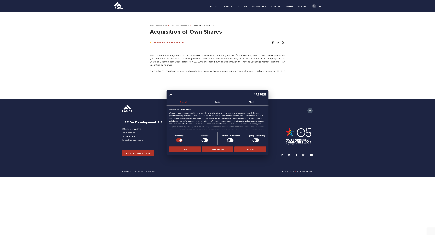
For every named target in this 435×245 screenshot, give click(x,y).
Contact (302, 6)
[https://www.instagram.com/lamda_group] (303, 155)
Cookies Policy (151, 171)
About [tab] (251, 102)
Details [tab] (217, 102)
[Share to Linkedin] (278, 42)
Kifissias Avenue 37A (131, 129)
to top (310, 110)
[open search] (314, 6)
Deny (185, 149)
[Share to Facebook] (273, 42)
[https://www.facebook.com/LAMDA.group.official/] (296, 155)
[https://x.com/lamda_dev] (289, 155)
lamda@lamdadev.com (132, 140)
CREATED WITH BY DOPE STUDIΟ (297, 171)
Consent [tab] (183, 102)
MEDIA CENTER (161, 25)
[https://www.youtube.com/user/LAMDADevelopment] (311, 155)
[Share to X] (283, 42)
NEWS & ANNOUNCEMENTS (179, 25)
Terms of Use (138, 171)
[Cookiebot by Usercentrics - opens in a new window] (256, 94)
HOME (152, 25)
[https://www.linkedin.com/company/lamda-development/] (282, 155)
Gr (319, 6)
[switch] (205, 140)
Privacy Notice (127, 171)
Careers (289, 6)
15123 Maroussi (128, 133)
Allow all (250, 149)
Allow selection (217, 149)
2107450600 (131, 136)
